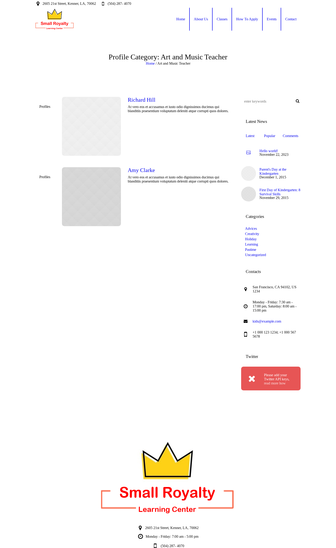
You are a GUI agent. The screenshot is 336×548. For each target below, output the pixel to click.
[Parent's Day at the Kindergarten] (248, 173)
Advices (251, 228)
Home (150, 63)
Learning (251, 244)
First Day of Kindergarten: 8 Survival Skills (279, 192)
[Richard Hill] (91, 126)
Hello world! (268, 151)
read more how (275, 383)
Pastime (250, 249)
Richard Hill (141, 100)
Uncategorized (255, 255)
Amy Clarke (141, 170)
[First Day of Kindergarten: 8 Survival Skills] (248, 194)
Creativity (252, 234)
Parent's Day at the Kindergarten (272, 171)
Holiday (251, 239)
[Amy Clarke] (91, 196)
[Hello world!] (248, 153)
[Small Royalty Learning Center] (168, 477)
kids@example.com (267, 321)
